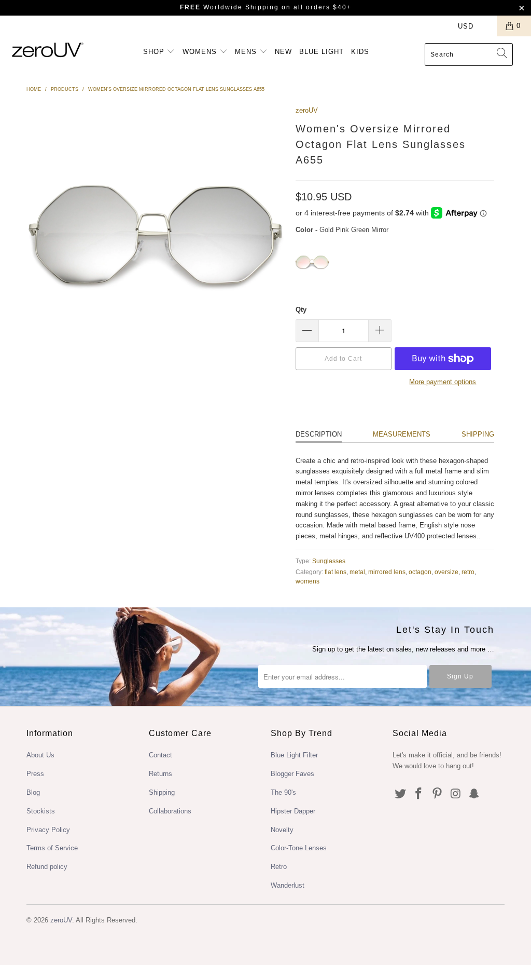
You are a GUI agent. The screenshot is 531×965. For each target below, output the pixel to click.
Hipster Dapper (293, 811)
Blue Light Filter (294, 755)
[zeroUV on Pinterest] (437, 794)
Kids (360, 52)
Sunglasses (328, 561)
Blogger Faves (292, 774)
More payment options (442, 382)
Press (35, 774)
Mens (247, 52)
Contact (160, 755)
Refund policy (46, 867)
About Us (40, 755)
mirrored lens (387, 571)
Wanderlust (287, 885)
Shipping (478, 434)
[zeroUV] (47, 49)
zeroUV (307, 110)
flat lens (335, 571)
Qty (301, 310)
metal (357, 571)
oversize (446, 571)
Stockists (40, 811)
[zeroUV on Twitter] (400, 794)
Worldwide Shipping (229, 7)
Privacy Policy (48, 830)
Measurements (401, 434)
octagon (420, 571)
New (283, 52)
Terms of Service (52, 848)
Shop (155, 52)
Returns (160, 774)
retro (468, 571)
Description (319, 434)
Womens (201, 52)
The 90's (283, 792)
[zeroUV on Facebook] (419, 794)
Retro (279, 867)
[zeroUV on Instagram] (456, 794)
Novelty (282, 830)
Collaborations (170, 811)
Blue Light (321, 52)
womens (307, 581)
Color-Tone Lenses (299, 848)
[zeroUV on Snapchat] (474, 794)
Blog (33, 792)
